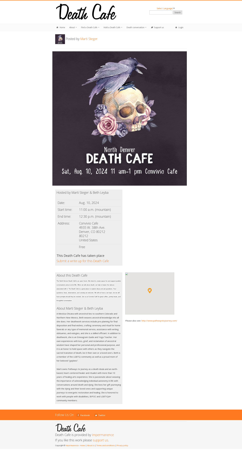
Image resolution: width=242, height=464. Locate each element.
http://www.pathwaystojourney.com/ (159, 320)
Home (62, 27)
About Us (91, 445)
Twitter (101, 415)
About (72, 27)
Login (180, 27)
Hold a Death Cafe (112, 27)
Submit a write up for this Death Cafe (83, 261)
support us (100, 440)
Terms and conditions (105, 445)
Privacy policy (122, 445)
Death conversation (135, 27)
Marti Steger (89, 39)
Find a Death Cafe (89, 27)
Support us (158, 27)
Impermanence (103, 435)
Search (178, 12)
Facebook (85, 415)
